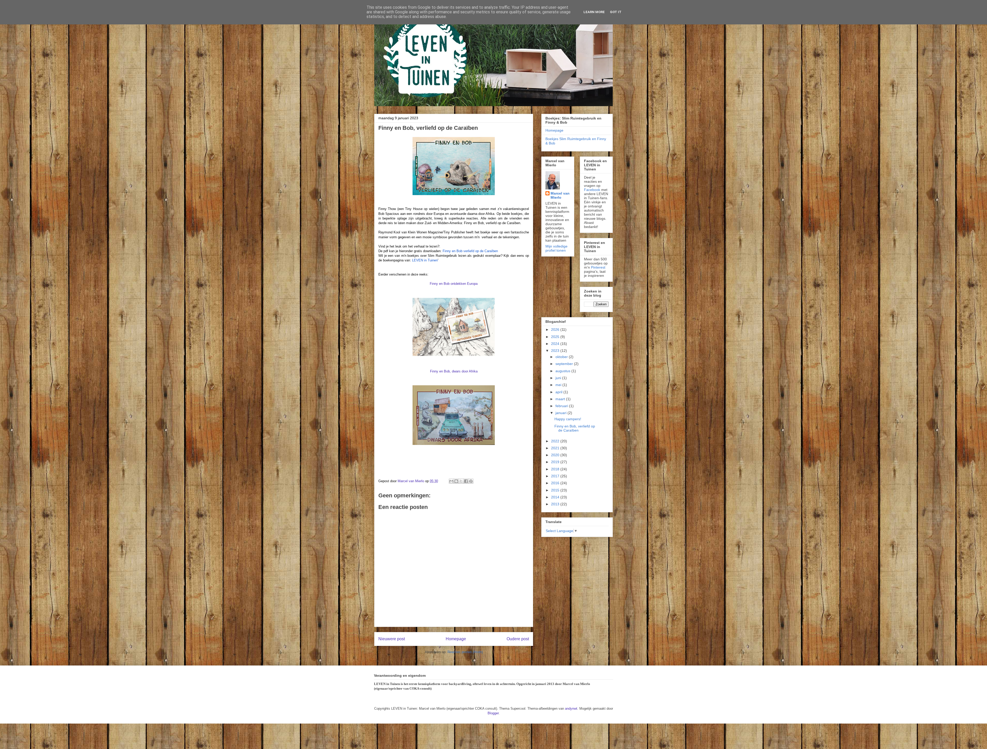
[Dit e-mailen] (451, 481)
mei (558, 385)
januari (561, 413)
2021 (555, 448)
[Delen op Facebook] (466, 481)
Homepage (456, 639)
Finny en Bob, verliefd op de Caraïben (574, 428)
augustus (563, 371)
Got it (616, 12)
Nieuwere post (391, 639)
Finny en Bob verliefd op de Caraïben (470, 251)
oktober (562, 357)
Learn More (594, 12)
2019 (555, 462)
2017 (555, 476)
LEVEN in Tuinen (425, 260)
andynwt (571, 708)
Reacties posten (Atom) (465, 652)
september (564, 364)
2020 (555, 455)
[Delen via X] (461, 481)
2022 (555, 441)
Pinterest (598, 267)
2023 (555, 351)
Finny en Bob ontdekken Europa (454, 284)
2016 (555, 483)
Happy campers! (567, 419)
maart (560, 399)
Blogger (493, 713)
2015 (555, 490)
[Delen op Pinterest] (470, 481)
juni (558, 378)
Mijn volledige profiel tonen (556, 248)
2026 (555, 329)
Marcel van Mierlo (560, 195)
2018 (555, 469)
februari (562, 406)
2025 (555, 337)
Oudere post (518, 639)
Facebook (592, 190)
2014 (555, 497)
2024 (555, 344)
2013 (555, 504)
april (559, 392)
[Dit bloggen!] (456, 481)
